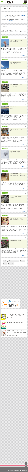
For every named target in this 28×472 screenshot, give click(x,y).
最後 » (12, 263)
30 (3, 263)
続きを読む (23, 55)
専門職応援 (7, 9)
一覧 (25, 37)
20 (23, 260)
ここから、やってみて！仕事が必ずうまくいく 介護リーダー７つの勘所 (16, 316)
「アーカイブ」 (7, 16)
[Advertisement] (14, 284)
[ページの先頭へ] (26, 464)
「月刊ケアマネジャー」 (10, 20)
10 (20, 260)
